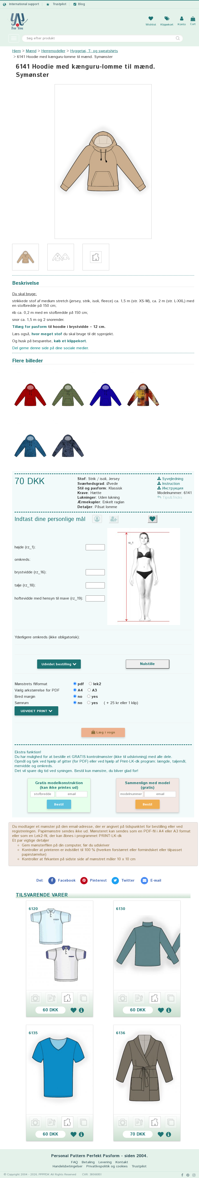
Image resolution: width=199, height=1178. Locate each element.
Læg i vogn (105, 732)
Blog (81, 4)
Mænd (31, 51)
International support (24, 4)
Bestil (59, 804)
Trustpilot (59, 4)
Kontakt (122, 1162)
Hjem (16, 51)
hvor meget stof (47, 334)
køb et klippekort (70, 341)
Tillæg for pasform (29, 327)
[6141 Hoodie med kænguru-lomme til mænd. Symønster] (103, 161)
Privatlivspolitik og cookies (107, 1166)
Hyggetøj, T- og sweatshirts (94, 51)
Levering (105, 1162)
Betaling (88, 1162)
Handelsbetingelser (68, 1166)
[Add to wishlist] (73, 1010)
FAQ (74, 1162)
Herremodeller (53, 51)
